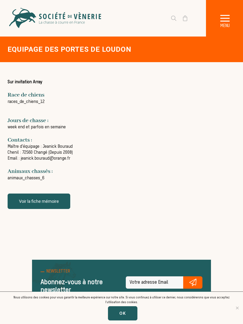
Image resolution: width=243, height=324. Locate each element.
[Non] (237, 307)
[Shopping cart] (182, 18)
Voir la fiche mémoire (39, 201)
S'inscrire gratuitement (192, 282)
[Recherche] (171, 18)
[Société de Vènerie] (56, 18)
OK (122, 313)
